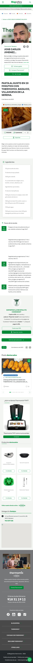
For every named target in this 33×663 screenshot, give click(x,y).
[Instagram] (19, 614)
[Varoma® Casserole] (24, 454)
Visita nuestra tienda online (15, 6)
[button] (30, 2)
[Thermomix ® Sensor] (24, 481)
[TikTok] (25, 614)
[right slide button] (29, 392)
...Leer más (26, 62)
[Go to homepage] (16, 2)
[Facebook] (8, 614)
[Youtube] (14, 614)
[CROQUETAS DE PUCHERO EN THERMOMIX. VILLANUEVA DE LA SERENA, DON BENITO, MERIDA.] (16, 366)
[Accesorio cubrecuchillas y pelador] (9, 454)
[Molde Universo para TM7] (9, 481)
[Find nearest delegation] (3, 2)
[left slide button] (3, 392)
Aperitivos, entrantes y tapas (10, 375)
